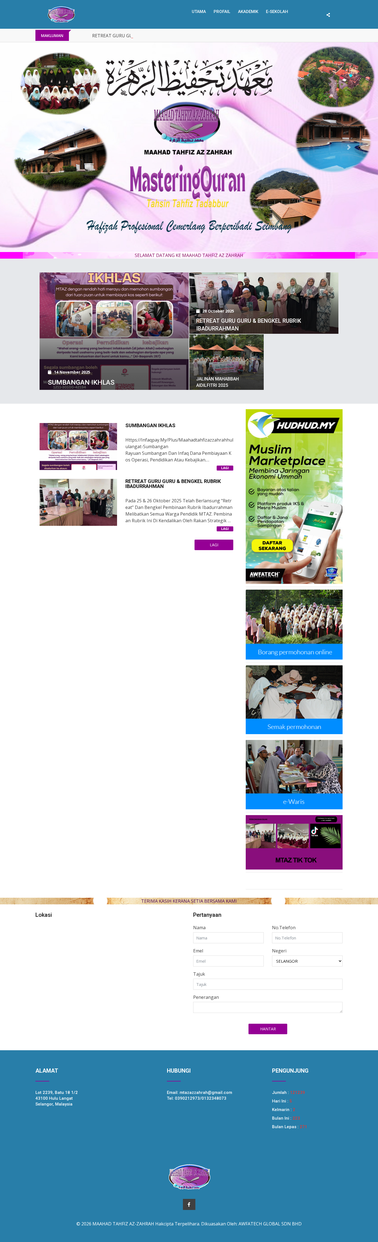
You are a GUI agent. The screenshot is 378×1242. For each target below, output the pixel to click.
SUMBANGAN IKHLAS (81, 385)
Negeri (279, 953)
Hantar (268, 1031)
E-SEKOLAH (277, 11)
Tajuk (199, 976)
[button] (28, 148)
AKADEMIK (248, 11)
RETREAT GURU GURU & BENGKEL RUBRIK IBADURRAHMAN (155, 36)
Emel (198, 953)
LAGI (225, 470)
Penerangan (206, 1000)
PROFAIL (222, 11)
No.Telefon (284, 930)
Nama (199, 930)
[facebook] (189, 1206)
